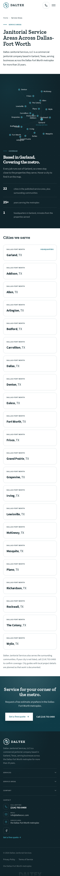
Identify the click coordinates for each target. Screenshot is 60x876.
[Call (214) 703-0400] (46, 5)
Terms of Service (26, 859)
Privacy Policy (9, 859)
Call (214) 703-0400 (45, 716)
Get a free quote (19, 716)
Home (5, 17)
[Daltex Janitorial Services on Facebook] (6, 830)
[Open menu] (53, 5)
